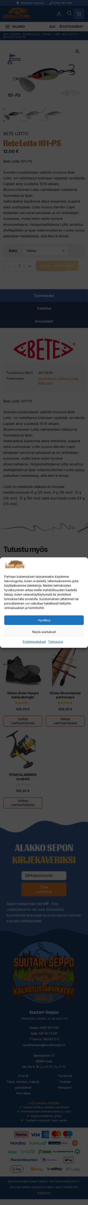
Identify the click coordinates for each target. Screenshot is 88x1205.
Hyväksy (44, 620)
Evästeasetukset (34, 641)
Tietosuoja (55, 641)
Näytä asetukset (44, 632)
